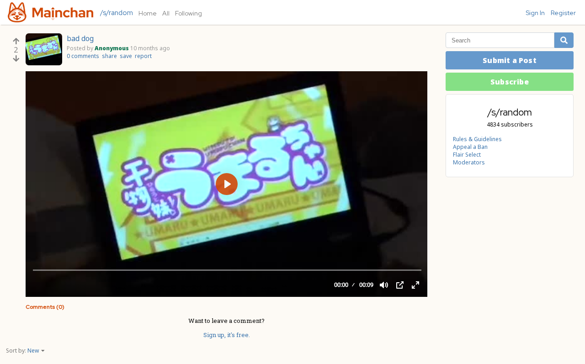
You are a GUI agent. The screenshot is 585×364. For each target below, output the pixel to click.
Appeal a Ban (470, 147)
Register (563, 13)
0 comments (83, 56)
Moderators (469, 162)
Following (188, 13)
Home (147, 13)
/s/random (116, 12)
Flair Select (467, 154)
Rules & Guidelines (477, 139)
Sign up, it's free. (226, 335)
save (126, 56)
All (166, 13)
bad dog (80, 38)
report (143, 56)
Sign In (535, 13)
